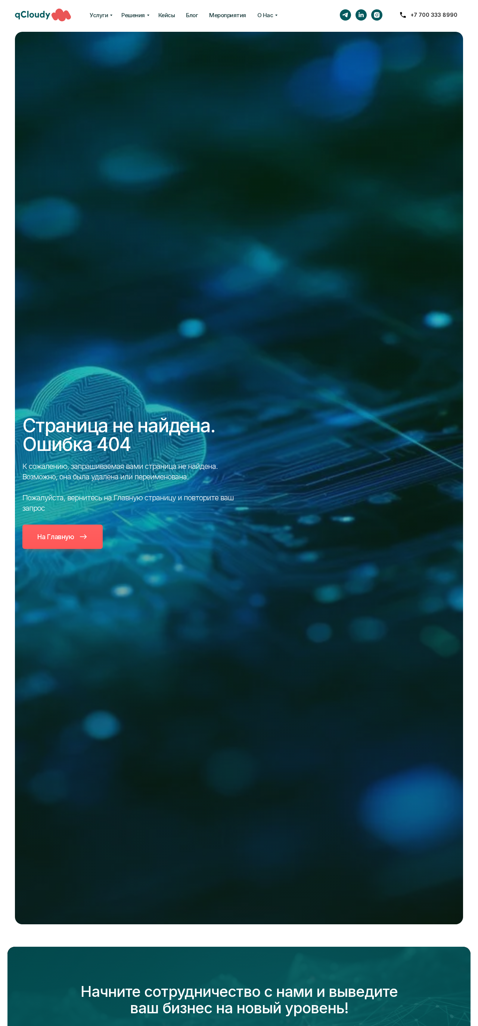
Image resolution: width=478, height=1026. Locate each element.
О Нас (265, 15)
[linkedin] (361, 15)
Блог (192, 15)
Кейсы (166, 15)
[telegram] (345, 15)
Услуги (99, 15)
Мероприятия (227, 15)
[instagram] (376, 15)
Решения (133, 15)
